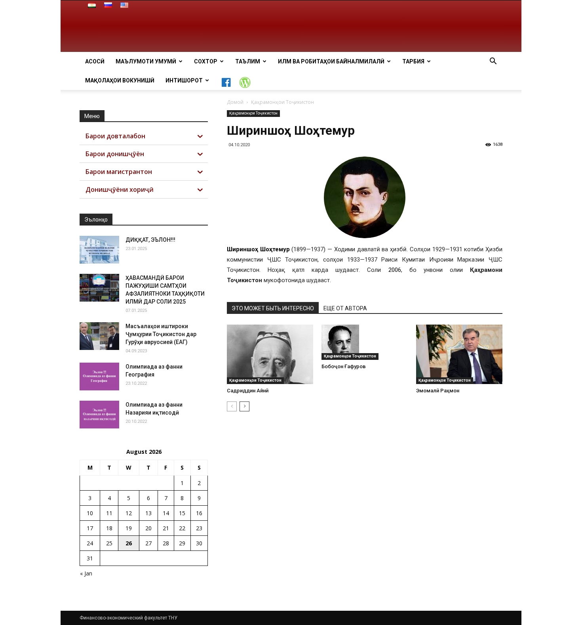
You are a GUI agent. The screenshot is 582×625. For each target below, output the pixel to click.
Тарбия (413, 61)
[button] (492, 62)
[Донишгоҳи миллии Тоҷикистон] (291, 26)
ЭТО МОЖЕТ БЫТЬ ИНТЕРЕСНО (273, 308)
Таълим (247, 61)
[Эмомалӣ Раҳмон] (459, 354)
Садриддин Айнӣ (247, 391)
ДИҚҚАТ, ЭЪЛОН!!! (150, 240)
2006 (394, 269)
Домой (235, 102)
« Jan (86, 573)
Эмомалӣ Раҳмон (437, 391)
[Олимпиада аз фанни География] (99, 376)
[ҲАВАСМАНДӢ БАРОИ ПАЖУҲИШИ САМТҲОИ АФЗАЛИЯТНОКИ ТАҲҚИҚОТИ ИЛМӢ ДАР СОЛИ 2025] (99, 288)
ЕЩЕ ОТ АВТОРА (345, 308)
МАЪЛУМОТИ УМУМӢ (146, 61)
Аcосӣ (95, 61)
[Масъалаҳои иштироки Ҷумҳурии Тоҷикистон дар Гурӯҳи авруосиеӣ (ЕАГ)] (99, 336)
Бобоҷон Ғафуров (343, 366)
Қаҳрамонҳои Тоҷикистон (253, 113)
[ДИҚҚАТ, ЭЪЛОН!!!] (99, 250)
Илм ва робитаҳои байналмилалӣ (331, 61)
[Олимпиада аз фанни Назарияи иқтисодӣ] (99, 414)
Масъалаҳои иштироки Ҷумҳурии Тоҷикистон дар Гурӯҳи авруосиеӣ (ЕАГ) (161, 334)
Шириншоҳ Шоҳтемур (258, 249)
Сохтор (205, 61)
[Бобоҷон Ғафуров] (364, 342)
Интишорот (184, 80)
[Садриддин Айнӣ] (270, 354)
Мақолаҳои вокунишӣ (119, 80)
